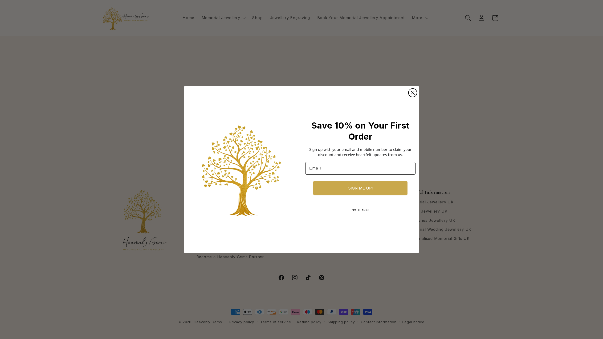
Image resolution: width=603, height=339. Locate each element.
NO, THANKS (360, 210)
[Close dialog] (412, 93)
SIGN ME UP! (360, 188)
